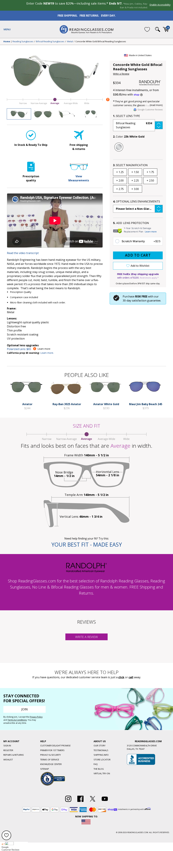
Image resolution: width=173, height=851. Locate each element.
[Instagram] (68, 802)
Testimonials (101, 750)
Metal (70, 41)
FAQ (96, 764)
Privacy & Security (50, 754)
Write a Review (121, 73)
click (121, 677)
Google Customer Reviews (150, 109)
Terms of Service (49, 759)
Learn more (151, 231)
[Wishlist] (147, 29)
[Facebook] (80, 802)
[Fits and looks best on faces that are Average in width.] (55, 104)
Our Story (99, 745)
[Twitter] (93, 802)
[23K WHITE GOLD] (119, 147)
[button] (138, 125)
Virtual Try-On (102, 773)
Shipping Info (101, 754)
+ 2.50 (150, 180)
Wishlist (8, 759)
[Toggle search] (157, 29)
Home (6, 41)
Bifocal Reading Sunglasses (50, 41)
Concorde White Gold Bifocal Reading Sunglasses (100, 41)
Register (8, 750)
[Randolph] (150, 82)
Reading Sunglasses (23, 41)
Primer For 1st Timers (52, 750)
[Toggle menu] (7, 29)
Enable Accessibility (160, 4)
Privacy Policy (36, 716)
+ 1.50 (135, 172)
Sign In (7, 745)
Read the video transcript (23, 253)
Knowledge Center (51, 764)
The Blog (99, 768)
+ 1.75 (150, 172)
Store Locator (102, 759)
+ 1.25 (120, 172)
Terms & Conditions (17, 719)
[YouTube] (105, 802)
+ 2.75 (120, 189)
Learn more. (47, 352)
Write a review (86, 637)
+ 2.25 (135, 180)
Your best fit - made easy (86, 544)
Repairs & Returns (13, 754)
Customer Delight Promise (55, 745)
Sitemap (44, 768)
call (131, 677)
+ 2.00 (120, 180)
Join (24, 709)
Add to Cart (138, 255)
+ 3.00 (135, 189)
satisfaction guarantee (146, 300)
